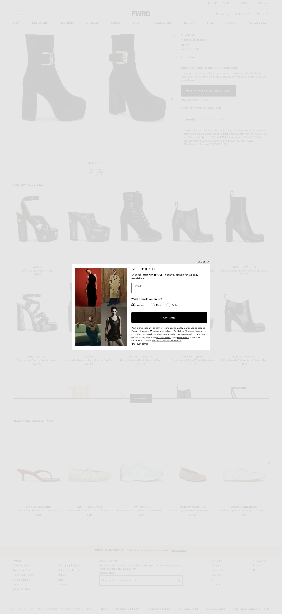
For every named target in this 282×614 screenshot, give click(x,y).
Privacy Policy (163, 337)
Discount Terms (140, 344)
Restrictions (183, 337)
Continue (169, 317)
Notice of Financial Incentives (166, 340)
